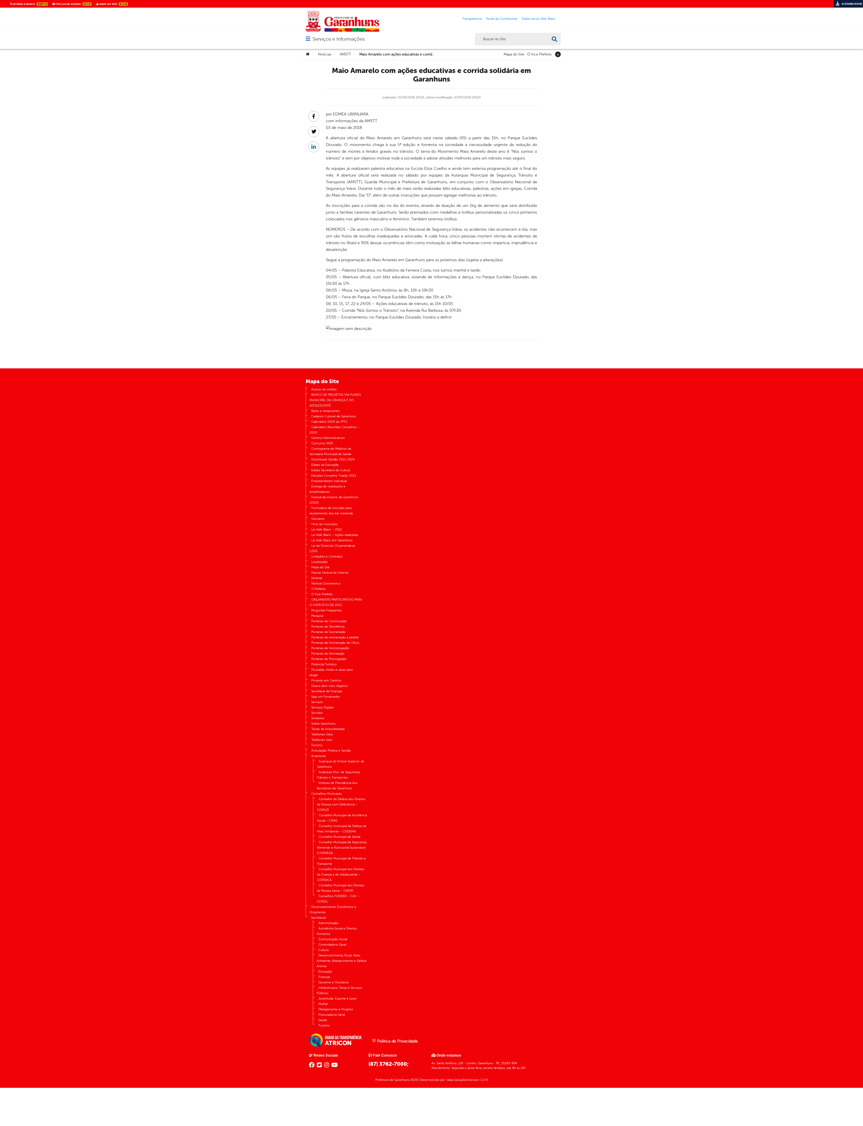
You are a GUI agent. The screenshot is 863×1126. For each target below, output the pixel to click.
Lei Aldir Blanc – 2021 (326, 529)
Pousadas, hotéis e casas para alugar (331, 672)
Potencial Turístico (324, 664)
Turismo (317, 745)
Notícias (324, 54)
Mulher (323, 1004)
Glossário (317, 518)
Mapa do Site (514, 53)
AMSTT (345, 54)
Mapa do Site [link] (113, 4)
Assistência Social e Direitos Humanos (337, 931)
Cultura (323, 950)
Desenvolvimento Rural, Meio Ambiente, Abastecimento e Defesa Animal (341, 961)
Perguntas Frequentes (326, 610)
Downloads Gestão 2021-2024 (333, 459)
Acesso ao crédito (324, 389)
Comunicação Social (332, 939)
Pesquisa (317, 615)
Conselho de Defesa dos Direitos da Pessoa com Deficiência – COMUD (341, 804)
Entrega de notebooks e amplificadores (327, 489)
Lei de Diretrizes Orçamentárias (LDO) (332, 548)
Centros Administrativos (328, 438)
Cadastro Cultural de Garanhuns (333, 416)
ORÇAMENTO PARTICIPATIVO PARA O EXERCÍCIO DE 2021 (335, 602)
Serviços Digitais (322, 707)
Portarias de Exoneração (328, 632)
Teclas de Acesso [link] (73, 4)
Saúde (322, 1020)
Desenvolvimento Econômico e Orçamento (332, 909)
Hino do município (324, 524)
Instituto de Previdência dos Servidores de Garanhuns (337, 785)
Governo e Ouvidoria (333, 982)
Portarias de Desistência (328, 626)
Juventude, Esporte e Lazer (337, 998)
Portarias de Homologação (330, 648)
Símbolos (317, 718)
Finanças (324, 977)
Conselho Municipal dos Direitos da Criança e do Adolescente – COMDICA (340, 874)
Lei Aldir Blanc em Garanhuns (332, 540)
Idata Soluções (457, 1080)
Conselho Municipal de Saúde (339, 836)
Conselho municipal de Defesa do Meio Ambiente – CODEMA (342, 828)
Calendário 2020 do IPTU (329, 421)
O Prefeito (318, 589)
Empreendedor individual (329, 481)
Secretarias (318, 917)
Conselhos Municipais (326, 793)
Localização (319, 562)
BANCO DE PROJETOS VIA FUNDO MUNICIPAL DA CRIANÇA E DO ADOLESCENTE (335, 400)
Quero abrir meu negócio (329, 686)
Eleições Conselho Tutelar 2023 (333, 475)
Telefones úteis (321, 739)
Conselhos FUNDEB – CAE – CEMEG (338, 898)
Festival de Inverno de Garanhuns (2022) (333, 500)
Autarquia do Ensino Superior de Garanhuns (340, 764)
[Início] (307, 54)
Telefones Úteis (322, 734)
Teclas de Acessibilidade (328, 729)
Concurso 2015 (322, 443)
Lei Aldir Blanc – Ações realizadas (334, 535)
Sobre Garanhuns (323, 723)
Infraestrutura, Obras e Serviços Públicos (339, 990)
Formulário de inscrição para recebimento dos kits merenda (331, 510)
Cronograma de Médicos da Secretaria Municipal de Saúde (330, 451)
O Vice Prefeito (539, 53)
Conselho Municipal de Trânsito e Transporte (341, 861)
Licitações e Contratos (327, 556)
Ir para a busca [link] (30, 4)
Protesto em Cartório (326, 680)
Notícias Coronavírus (325, 583)
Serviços (317, 702)
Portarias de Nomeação (328, 653)
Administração (328, 923)
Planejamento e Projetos (335, 1009)
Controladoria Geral (332, 944)
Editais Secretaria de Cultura (330, 470)
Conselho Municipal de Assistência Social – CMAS (342, 818)
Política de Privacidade (397, 1041)
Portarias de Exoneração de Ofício (335, 642)
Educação (325, 971)
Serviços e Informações (339, 39)
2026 (413, 1080)
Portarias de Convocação (329, 621)
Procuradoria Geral (331, 1014)
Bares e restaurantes (325, 411)
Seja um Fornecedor (325, 696)
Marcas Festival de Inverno (330, 572)
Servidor (317, 713)
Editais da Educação (325, 465)
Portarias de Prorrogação (329, 659)
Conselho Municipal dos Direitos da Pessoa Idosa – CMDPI (340, 888)
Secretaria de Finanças (326, 691)
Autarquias (318, 756)
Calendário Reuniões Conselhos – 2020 (334, 429)
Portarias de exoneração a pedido (335, 637)
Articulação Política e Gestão (331, 750)
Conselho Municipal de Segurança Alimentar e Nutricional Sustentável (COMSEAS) (342, 848)
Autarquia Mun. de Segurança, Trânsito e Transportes (338, 774)
